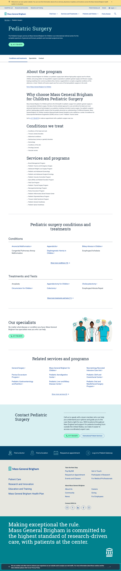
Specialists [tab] (32, 58)
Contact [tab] (41, 58)
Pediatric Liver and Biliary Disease (59, 382)
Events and (73, 478)
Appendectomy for (58, 284)
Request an (75, 475)
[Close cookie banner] (110, 566)
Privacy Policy (36, 568)
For (97, 496)
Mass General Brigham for (59, 369)
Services (7, 20)
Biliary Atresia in (92, 246)
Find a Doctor (106, 14)
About (68, 489)
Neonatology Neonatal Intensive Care (96, 369)
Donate (104, 8)
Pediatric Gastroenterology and (22, 382)
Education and (20, 489)
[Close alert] (112, 2)
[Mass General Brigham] (15, 13)
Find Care (52, 14)
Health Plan (8, 8)
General (18, 368)
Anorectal (21, 246)
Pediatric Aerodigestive (58, 376)
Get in (96, 471)
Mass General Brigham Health (26, 493)
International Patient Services (92, 436)
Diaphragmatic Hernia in (56, 252)
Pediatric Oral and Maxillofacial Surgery (95, 383)
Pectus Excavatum (19, 376)
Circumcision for (22, 288)
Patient (14, 479)
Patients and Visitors (90, 14)
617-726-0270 (17, 44)
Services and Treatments (69, 14)
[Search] (115, 13)
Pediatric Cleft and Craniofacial (94, 376)
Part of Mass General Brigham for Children (39, 87)
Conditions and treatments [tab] (18, 58)
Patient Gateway (93, 8)
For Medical (101, 478)
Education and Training (37, 8)
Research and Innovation (21, 8)
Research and (21, 484)
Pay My (69, 471)
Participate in (100, 475)
